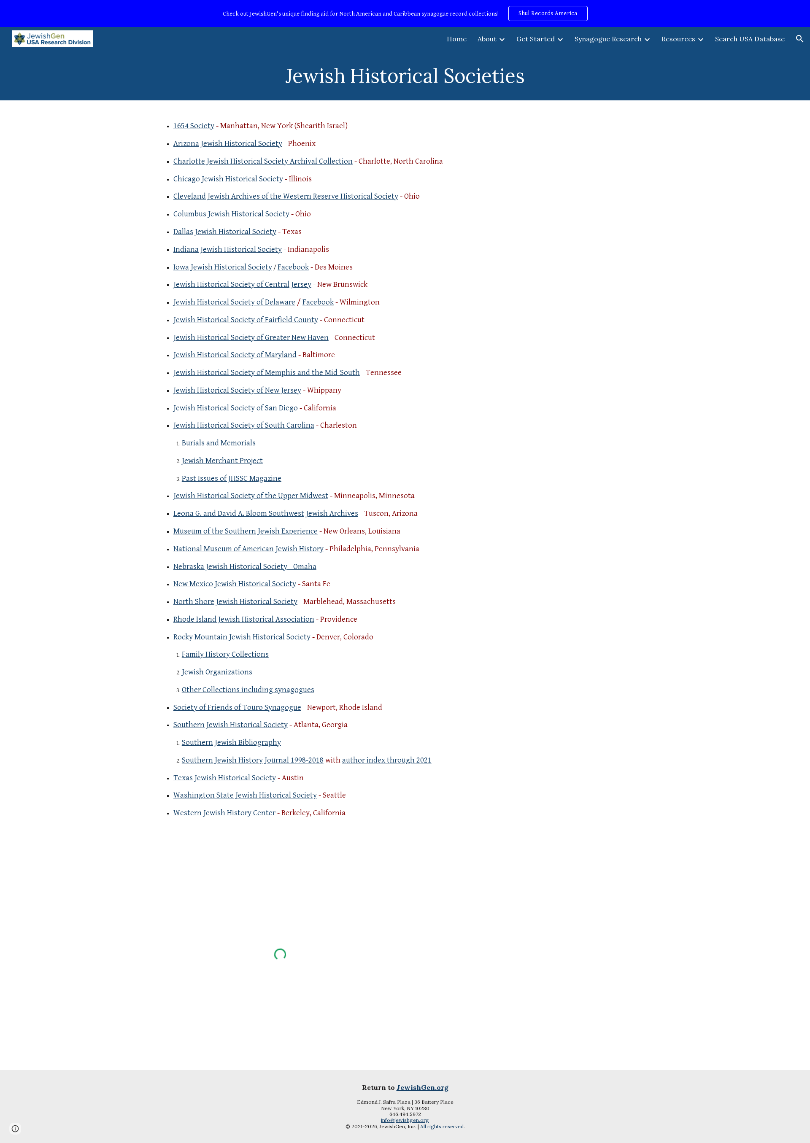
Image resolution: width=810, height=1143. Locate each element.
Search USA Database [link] (750, 39)
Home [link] (457, 39)
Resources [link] (678, 39)
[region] (405, 13)
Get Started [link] (535, 39)
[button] (800, 39)
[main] (405, 75)
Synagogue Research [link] (608, 39)
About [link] (487, 39)
